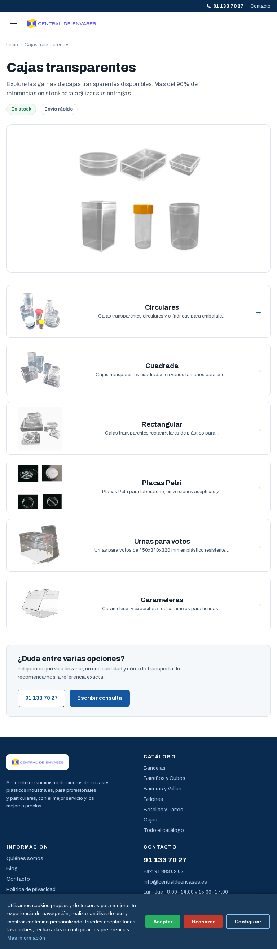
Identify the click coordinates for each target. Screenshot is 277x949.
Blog (12, 868)
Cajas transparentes (47, 44)
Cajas (150, 820)
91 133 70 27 (228, 6)
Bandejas (155, 768)
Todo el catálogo (164, 830)
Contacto (260, 6)
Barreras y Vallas (162, 788)
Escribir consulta (99, 698)
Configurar (248, 921)
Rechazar (203, 921)
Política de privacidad (31, 889)
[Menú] (13, 23)
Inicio (12, 44)
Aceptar (162, 921)
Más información (26, 938)
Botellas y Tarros (163, 809)
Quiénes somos (24, 858)
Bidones (153, 799)
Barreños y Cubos (164, 778)
